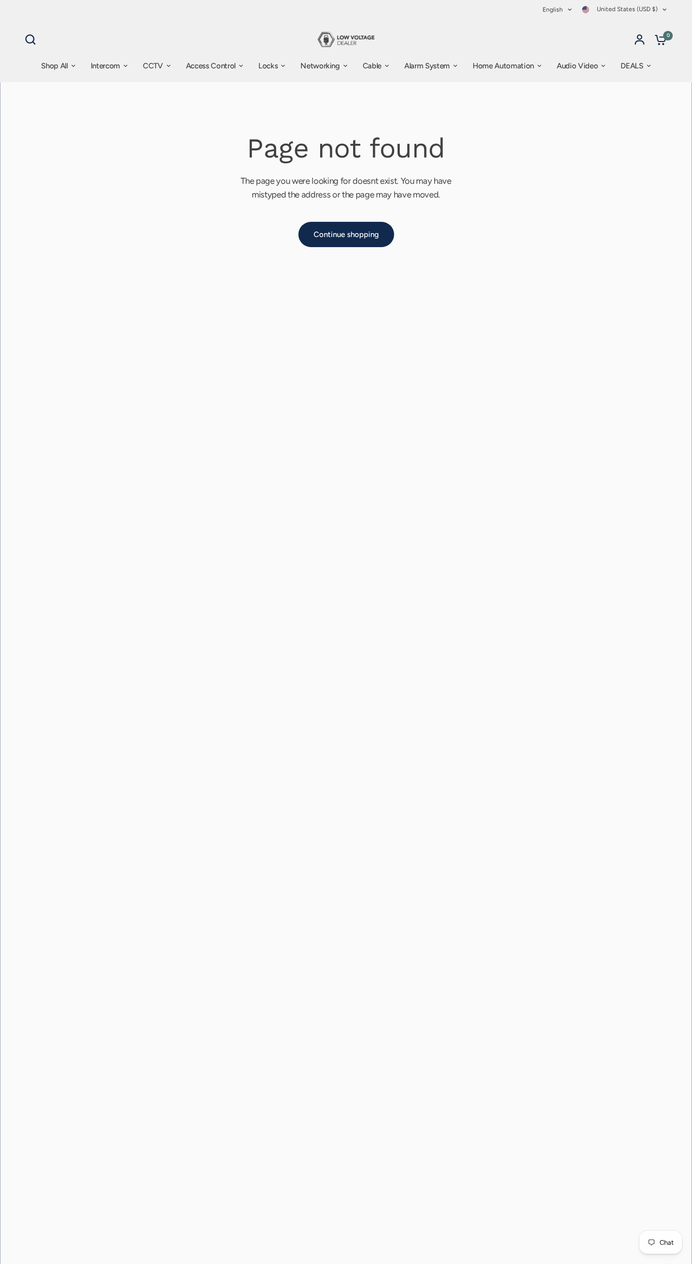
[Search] (33, 39)
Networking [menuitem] (320, 65)
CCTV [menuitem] (153, 65)
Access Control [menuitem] (211, 65)
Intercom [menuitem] (105, 65)
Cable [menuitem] (372, 65)
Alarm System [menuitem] (427, 65)
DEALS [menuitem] (632, 65)
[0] (658, 39)
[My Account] (639, 39)
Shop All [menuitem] (54, 65)
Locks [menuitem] (268, 65)
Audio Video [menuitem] (577, 65)
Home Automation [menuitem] (503, 65)
